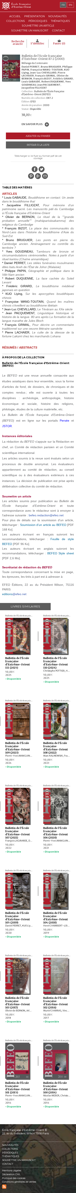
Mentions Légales (11, 1170)
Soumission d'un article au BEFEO (43, 525)
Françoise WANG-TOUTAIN (46, 69)
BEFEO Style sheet (60, 553)
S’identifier (37, 43)
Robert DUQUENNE (52, 81)
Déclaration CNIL (11, 1174)
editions (7, 594)
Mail (45, 176)
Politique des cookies (13, 1178)
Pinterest (31, 176)
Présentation (34, 16)
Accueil (15, 16)
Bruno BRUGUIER (51, 66)
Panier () (59, 43)
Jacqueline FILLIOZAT (34, 87)
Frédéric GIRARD (63, 78)
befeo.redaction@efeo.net (46, 515)
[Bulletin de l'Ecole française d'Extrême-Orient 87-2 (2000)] (12, 80)
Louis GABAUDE (31, 81)
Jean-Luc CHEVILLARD (43, 72)
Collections (10, 1149)
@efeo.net (19, 594)
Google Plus (38, 176)
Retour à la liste (38, 144)
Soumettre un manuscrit (29, 30)
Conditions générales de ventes (19, 1182)
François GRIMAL (45, 75)
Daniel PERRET (30, 66)
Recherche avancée (17, 42)
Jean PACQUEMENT (48, 84)
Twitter (41, 169)
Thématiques (10, 1156)
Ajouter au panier (38, 135)
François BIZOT (42, 78)
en (70, 4)
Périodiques (10, 1153)
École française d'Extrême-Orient (38, 6)
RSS (4, 1187)
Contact (58, 30)
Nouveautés (57, 16)
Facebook (34, 169)
